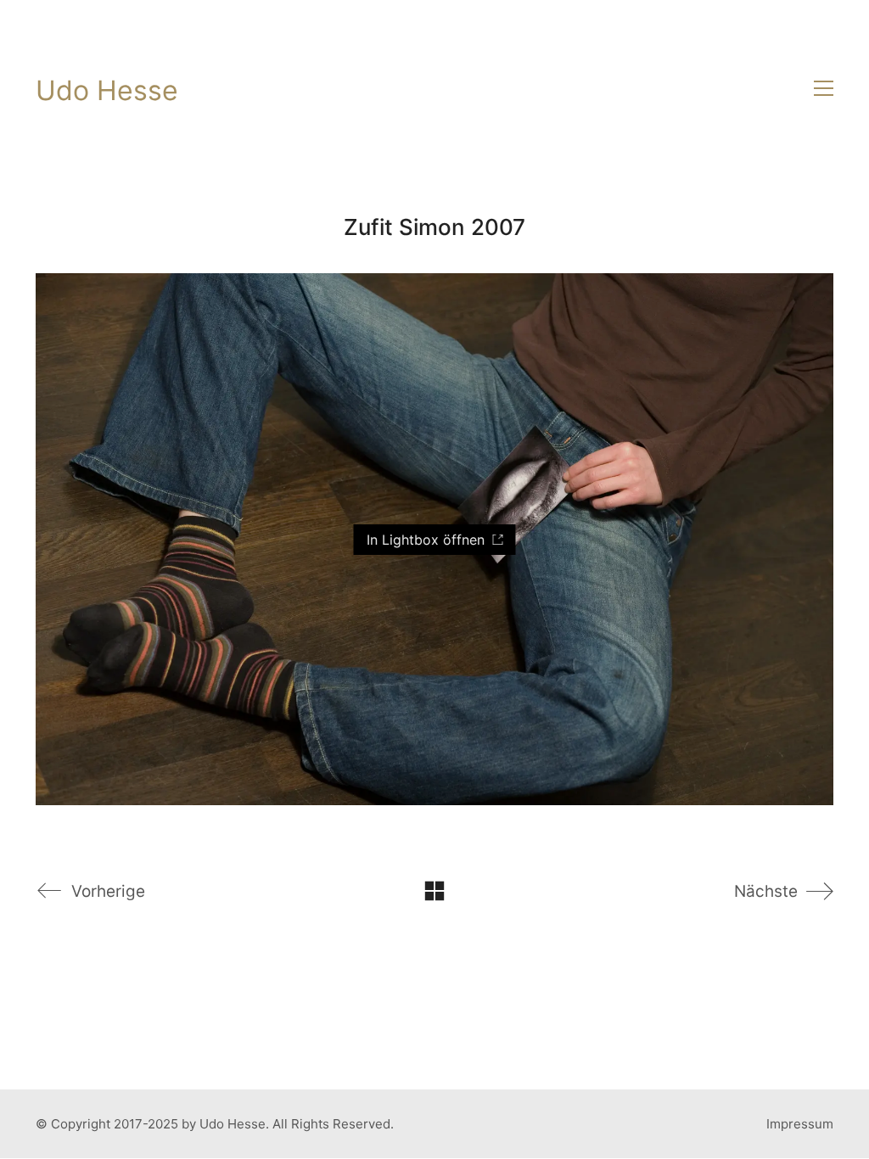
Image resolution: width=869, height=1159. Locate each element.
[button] (823, 88)
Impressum (799, 1124)
